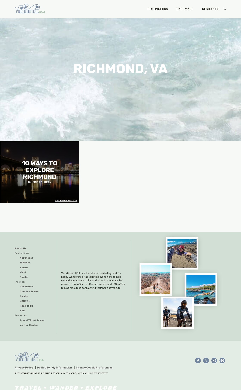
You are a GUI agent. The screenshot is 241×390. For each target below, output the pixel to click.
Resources (210, 9)
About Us (20, 248)
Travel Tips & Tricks (32, 320)
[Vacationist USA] (30, 9)
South (24, 267)
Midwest (25, 262)
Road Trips (26, 305)
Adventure (27, 286)
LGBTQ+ (25, 301)
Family (24, 296)
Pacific (24, 277)
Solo (22, 310)
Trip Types (184, 9)
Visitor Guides (29, 325)
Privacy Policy (24, 368)
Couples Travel (29, 291)
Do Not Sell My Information (54, 368)
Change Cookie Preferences (94, 368)
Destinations (157, 9)
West (23, 272)
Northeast (26, 258)
